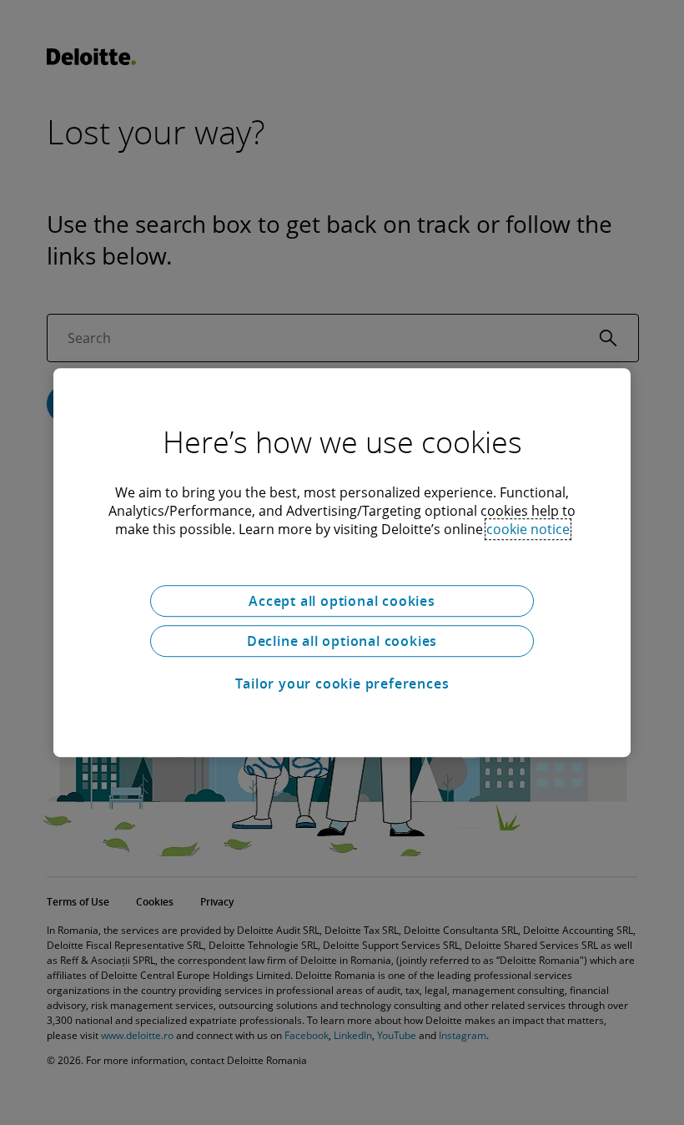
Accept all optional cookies (342, 601)
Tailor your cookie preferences (342, 683)
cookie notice (528, 529)
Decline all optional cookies (342, 641)
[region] (342, 562)
